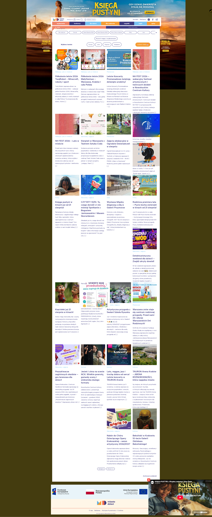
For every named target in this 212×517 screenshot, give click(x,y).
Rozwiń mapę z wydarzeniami (106, 38)
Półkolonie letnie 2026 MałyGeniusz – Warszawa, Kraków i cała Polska (92, 80)
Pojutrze (107, 44)
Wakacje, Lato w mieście (63, 72)
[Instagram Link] (148, 19)
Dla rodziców (62, 32)
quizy (153, 23)
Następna (101, 469)
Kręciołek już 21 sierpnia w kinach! (64, 311)
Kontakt (135, 19)
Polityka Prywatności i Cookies (112, 510)
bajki (140, 23)
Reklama (143, 19)
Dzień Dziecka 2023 (102, 32)
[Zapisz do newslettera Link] (156, 19)
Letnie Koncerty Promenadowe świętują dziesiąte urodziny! (118, 79)
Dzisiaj (90, 44)
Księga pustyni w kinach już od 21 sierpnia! (63, 205)
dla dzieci (93, 23)
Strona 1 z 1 (110, 469)
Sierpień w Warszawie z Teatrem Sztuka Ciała (93, 142)
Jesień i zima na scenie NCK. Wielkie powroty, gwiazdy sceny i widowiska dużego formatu (92, 377)
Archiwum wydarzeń (150, 476)
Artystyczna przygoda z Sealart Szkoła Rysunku (119, 311)
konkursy (77, 23)
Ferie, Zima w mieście (116, 32)
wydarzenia (61, 23)
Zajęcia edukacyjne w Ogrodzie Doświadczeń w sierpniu (118, 144)
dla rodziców (110, 23)
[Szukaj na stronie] (79, 20)
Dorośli (75, 32)
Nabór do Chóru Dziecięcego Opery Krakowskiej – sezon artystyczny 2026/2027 (118, 439)
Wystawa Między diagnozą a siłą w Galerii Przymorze (116, 205)
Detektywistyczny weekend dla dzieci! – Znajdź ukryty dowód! (144, 258)
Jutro (98, 44)
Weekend (117, 44)
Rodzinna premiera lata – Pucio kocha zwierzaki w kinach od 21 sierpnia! (145, 205)
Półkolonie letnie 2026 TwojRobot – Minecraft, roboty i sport (67, 79)
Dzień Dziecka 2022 (89, 32)
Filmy (130, 32)
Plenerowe (110, 72)
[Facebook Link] (153, 19)
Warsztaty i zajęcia (87, 136)
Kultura (83, 367)
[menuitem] (62, 32)
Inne (144, 32)
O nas (91, 510)
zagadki (127, 23)
